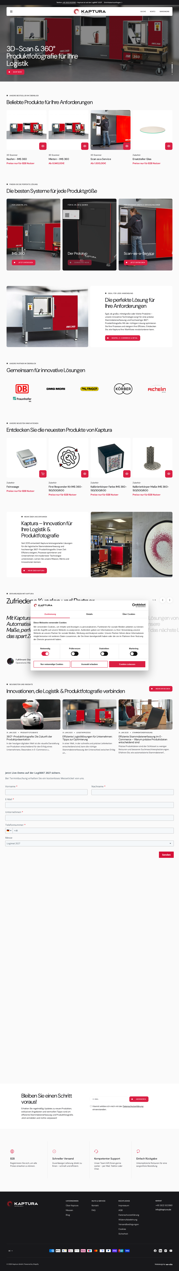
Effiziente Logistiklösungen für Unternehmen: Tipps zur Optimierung (87, 738)
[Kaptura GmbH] (89, 11)
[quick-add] (43, 474)
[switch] (74, 654)
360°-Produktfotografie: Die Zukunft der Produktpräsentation (29, 738)
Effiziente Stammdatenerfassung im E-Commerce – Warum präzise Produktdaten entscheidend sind (143, 739)
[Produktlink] (27, 137)
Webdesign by (160, 1264)
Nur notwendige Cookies (51, 664)
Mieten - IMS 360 (59, 159)
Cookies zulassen (127, 664)
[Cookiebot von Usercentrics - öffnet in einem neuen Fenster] (134, 605)
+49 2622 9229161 (69, 2)
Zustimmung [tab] (50, 614)
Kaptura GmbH (17, 1264)
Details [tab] (89, 614)
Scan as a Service (101, 159)
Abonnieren (141, 1099)
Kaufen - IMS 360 (17, 159)
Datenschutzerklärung (133, 1106)
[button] (11, 11)
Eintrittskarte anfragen (112, 2)
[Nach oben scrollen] (176, 1268)
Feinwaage (13, 486)
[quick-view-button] (43, 146)
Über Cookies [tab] (129, 614)
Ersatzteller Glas (142, 159)
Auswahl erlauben (89, 664)
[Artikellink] (33, 714)
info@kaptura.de (163, 1209)
